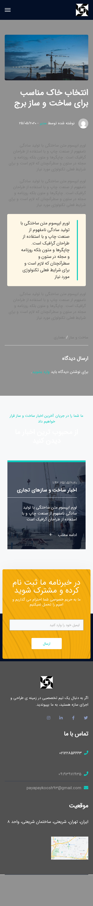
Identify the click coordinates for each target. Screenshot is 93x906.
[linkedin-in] (61, 718)
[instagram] (48, 718)
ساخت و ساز (78, 337)
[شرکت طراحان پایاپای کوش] (82, 10)
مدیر (43, 123)
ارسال (46, 643)
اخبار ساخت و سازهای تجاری (47, 490)
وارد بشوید (41, 372)
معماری (59, 337)
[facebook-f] (73, 718)
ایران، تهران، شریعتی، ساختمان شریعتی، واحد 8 (47, 821)
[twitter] (85, 718)
